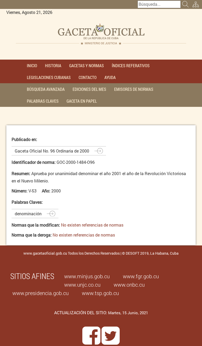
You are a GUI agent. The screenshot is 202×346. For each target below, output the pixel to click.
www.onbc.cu (129, 284)
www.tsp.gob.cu (100, 293)
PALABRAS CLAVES (43, 101)
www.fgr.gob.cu (141, 276)
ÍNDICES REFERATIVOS (131, 65)
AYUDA (110, 77)
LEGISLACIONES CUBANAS (49, 77)
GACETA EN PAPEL (82, 101)
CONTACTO (88, 77)
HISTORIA (53, 65)
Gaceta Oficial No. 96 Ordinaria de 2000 (52, 151)
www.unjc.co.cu (82, 284)
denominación (28, 213)
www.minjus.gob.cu (87, 276)
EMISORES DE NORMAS (133, 89)
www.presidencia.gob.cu (40, 293)
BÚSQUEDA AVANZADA (46, 89)
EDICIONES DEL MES (89, 89)
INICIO (32, 65)
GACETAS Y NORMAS (86, 65)
